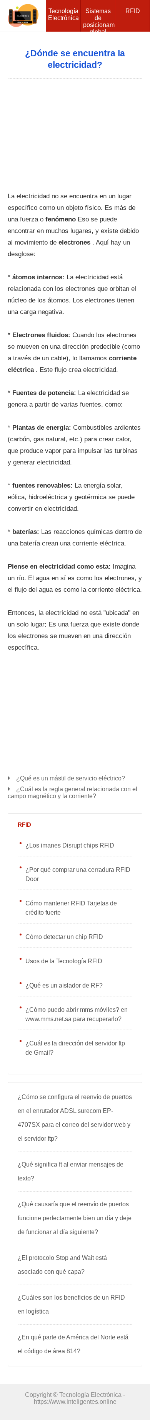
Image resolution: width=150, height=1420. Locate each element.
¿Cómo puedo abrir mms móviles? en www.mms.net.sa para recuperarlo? (76, 1014)
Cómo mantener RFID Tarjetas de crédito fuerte (71, 908)
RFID (132, 11)
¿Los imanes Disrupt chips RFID (69, 845)
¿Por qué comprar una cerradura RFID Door (77, 874)
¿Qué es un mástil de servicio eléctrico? (70, 778)
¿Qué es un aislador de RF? (64, 985)
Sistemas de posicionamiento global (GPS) (99, 20)
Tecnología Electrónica (63, 14)
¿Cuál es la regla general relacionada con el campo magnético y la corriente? (72, 792)
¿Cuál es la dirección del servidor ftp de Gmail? (75, 1048)
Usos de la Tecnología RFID (63, 961)
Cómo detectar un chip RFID (64, 937)
